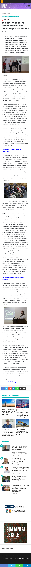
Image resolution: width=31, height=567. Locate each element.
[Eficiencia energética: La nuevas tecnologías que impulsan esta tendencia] (8, 403)
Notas (8, 13)
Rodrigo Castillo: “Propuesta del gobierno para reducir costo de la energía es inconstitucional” (20, 479)
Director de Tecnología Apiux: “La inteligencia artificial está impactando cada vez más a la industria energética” (20, 470)
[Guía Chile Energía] (5, 6)
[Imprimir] (24, 388)
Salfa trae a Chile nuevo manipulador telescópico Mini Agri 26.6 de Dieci (22, 432)
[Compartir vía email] (20, 388)
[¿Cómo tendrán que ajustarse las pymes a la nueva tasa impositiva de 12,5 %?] (8, 423)
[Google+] (10, 388)
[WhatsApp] (17, 388)
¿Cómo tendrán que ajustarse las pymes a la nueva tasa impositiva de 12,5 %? (8, 433)
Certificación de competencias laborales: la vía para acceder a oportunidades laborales (20, 461)
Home (4, 13)
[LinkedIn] (13, 388)
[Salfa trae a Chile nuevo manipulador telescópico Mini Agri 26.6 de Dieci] (22, 423)
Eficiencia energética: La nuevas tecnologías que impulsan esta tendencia (8, 412)
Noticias (7, 16)
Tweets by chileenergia (7, 548)
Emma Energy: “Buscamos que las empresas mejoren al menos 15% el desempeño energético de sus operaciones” (20, 488)
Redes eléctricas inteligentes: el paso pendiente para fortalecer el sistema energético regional (22, 414)
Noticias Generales (14, 16)
